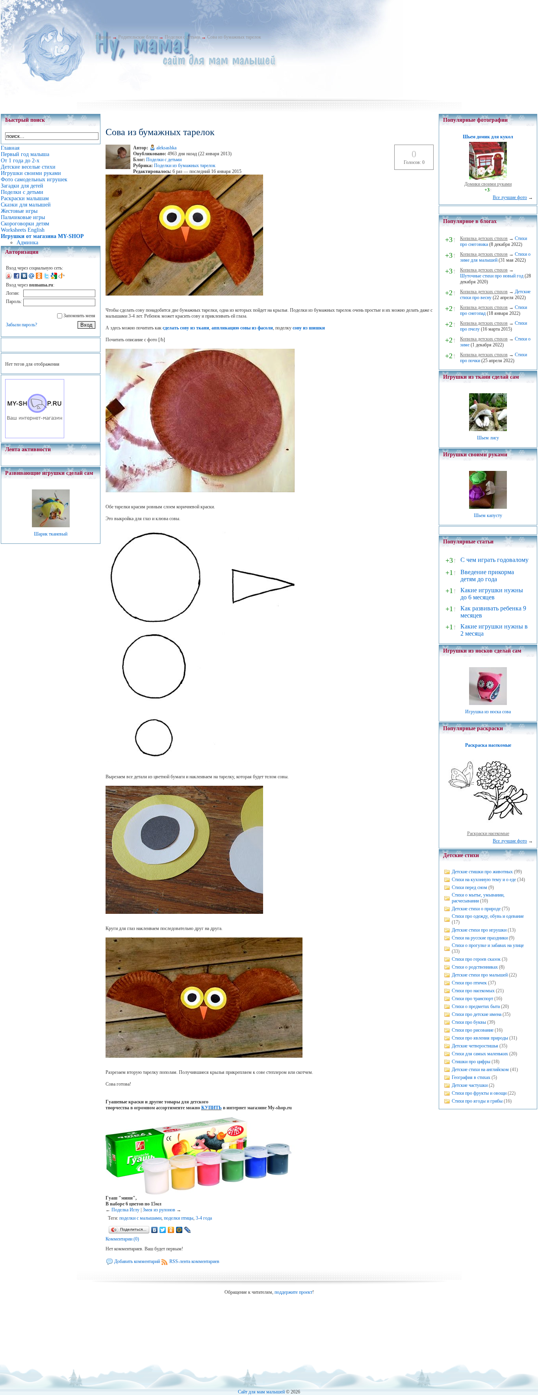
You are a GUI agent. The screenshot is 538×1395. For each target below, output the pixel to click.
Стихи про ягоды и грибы (477, 1101)
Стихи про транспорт (472, 998)
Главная (103, 37)
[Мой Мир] (179, 1230)
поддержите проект (293, 1292)
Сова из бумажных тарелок (234, 37)
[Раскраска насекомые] (488, 827)
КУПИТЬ (211, 1107)
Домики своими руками (488, 184)
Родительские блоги (138, 37)
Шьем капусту (488, 515)
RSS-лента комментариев (194, 1261)
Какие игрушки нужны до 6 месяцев (491, 594)
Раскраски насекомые (488, 833)
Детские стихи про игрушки (479, 930)
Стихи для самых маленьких (480, 1053)
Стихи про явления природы (480, 1038)
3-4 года (204, 1218)
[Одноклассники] (171, 1230)
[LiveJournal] (188, 1230)
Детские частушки (470, 1085)
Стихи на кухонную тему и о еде (484, 879)
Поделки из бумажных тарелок (184, 165)
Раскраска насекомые (488, 745)
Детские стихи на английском (480, 1069)
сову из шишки (309, 328)
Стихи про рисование (472, 1030)
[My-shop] (34, 436)
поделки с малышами (140, 1218)
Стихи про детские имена (476, 1014)
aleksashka (166, 148)
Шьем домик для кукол (488, 137)
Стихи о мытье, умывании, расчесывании (478, 898)
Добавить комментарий (137, 1261)
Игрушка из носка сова (488, 711)
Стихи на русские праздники (480, 938)
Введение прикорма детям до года (487, 575)
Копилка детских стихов (484, 238)
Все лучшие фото (510, 197)
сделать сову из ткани (186, 328)
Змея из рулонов (159, 1210)
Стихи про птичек (469, 983)
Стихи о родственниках (475, 967)
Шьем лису (488, 438)
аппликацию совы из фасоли (242, 328)
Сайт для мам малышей (261, 1392)
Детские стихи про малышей (480, 975)
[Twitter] (163, 1230)
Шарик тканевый (50, 534)
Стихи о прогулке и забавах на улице (488, 945)
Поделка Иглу (125, 1210)
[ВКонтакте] (154, 1230)
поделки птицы (178, 1218)
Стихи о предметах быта (476, 1006)
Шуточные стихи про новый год (491, 276)
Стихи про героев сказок (476, 959)
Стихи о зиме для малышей (495, 257)
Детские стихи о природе (476, 908)
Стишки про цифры (471, 1061)
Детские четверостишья (475, 1046)
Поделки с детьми (182, 37)
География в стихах (471, 1077)
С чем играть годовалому (494, 559)
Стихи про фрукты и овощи (479, 1093)
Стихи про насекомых (473, 990)
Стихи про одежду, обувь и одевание (488, 916)
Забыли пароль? (21, 324)
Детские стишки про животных (482, 871)
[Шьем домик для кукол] (488, 178)
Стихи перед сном (469, 887)
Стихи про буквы (469, 1022)
